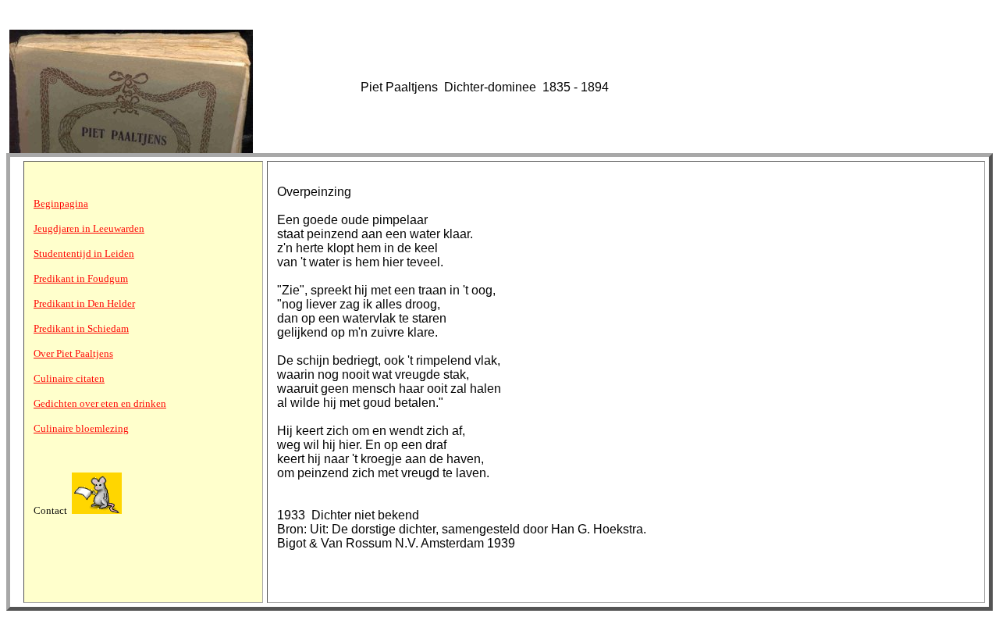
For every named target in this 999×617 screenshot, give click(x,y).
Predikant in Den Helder (84, 303)
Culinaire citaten (69, 378)
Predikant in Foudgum (81, 278)
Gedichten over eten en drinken (100, 403)
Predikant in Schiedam (81, 328)
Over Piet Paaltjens (73, 353)
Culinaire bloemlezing (81, 428)
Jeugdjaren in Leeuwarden (89, 228)
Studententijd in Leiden (84, 253)
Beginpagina (61, 203)
